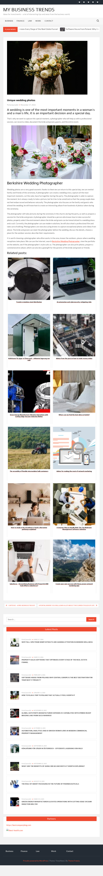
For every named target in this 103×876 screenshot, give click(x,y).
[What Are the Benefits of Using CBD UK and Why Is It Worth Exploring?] (14, 766)
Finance (20, 21)
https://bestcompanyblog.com (18, 825)
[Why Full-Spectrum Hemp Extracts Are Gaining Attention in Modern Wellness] (14, 642)
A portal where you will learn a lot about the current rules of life (66, 605)
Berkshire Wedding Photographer (66, 241)
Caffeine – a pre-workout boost (22, 605)
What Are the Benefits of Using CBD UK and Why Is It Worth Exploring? (53, 766)
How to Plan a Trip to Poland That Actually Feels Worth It (48, 695)
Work (38, 21)
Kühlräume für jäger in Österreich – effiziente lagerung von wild (52, 748)
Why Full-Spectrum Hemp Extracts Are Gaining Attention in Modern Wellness (57, 642)
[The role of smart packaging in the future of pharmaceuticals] (14, 784)
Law (30, 21)
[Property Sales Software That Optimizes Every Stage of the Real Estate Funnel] (14, 660)
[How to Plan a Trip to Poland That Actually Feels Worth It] (14, 695)
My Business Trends (29, 9)
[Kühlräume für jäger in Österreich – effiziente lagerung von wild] (14, 748)
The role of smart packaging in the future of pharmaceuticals (50, 784)
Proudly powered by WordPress (35, 861)
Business (9, 21)
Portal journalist (12, 105)
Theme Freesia (74, 861)
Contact (49, 21)
